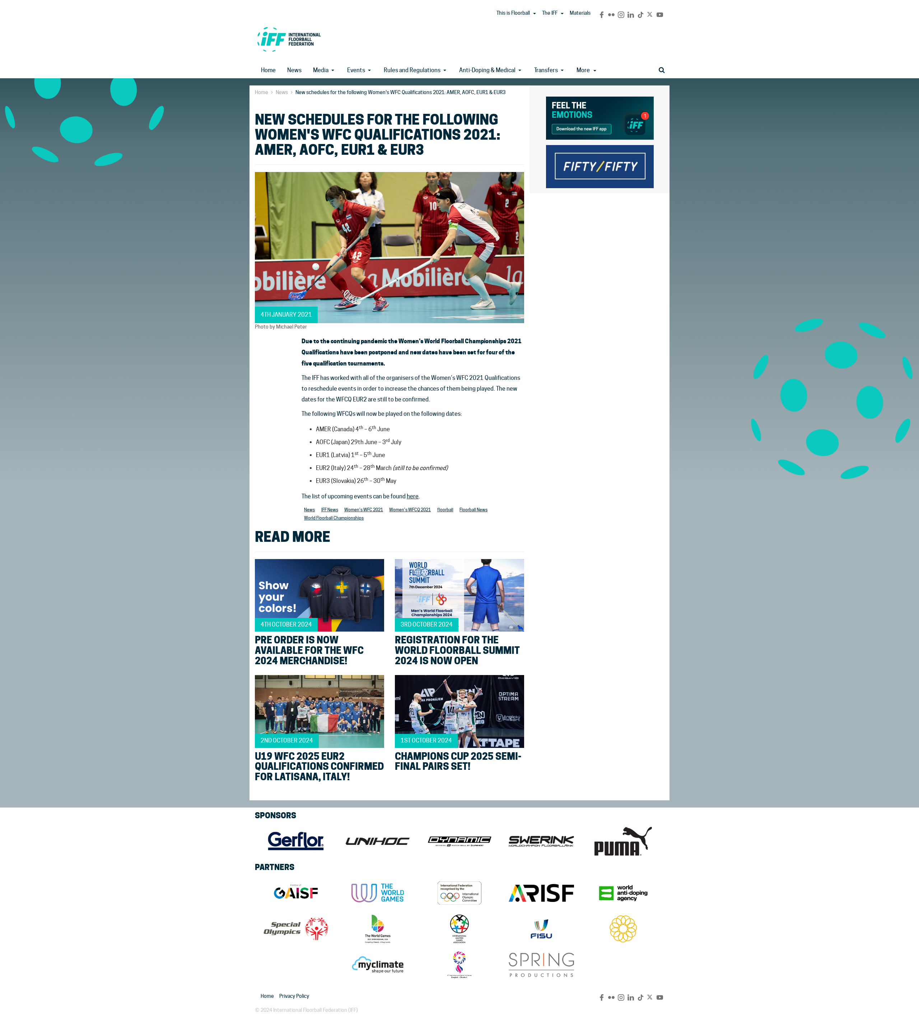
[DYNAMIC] (459, 841)
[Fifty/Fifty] (600, 165)
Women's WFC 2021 (363, 509)
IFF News (329, 509)
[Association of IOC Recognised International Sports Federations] (541, 893)
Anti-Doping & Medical (487, 70)
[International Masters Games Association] (459, 929)
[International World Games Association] (378, 893)
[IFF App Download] (600, 116)
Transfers (546, 70)
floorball (445, 509)
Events (356, 70)
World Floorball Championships (334, 518)
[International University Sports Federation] (541, 929)
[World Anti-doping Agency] (623, 893)
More (583, 70)
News (294, 70)
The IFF (550, 13)
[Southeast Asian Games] (623, 929)
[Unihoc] (378, 841)
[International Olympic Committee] (459, 893)
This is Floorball (513, 13)
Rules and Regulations (412, 70)
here (413, 496)
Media (320, 70)
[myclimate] (378, 965)
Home (268, 70)
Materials (580, 13)
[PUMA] (623, 841)
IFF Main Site (289, 39)
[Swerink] (541, 841)
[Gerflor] (296, 841)
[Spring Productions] (541, 965)
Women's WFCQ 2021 (410, 509)
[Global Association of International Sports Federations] (296, 893)
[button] (534, 14)
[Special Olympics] (296, 929)
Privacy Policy (294, 996)
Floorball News (474, 509)
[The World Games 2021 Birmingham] (378, 929)
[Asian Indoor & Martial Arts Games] (459, 965)
